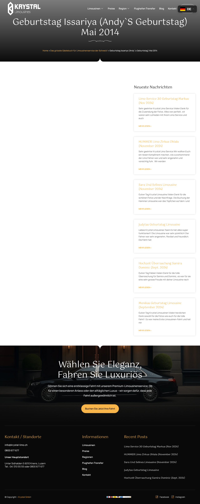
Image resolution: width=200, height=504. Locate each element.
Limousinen (94, 8)
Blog (161, 8)
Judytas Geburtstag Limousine (159, 224)
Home (45, 50)
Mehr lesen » (145, 126)
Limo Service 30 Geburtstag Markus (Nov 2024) (164, 101)
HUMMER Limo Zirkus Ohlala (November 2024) (159, 144)
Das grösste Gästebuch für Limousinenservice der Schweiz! (79, 50)
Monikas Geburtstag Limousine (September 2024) (160, 305)
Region (123, 8)
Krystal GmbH (24, 497)
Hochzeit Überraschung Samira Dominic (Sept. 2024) (160, 265)
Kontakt (172, 8)
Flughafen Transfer (144, 8)
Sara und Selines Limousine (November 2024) (158, 187)
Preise (111, 8)
